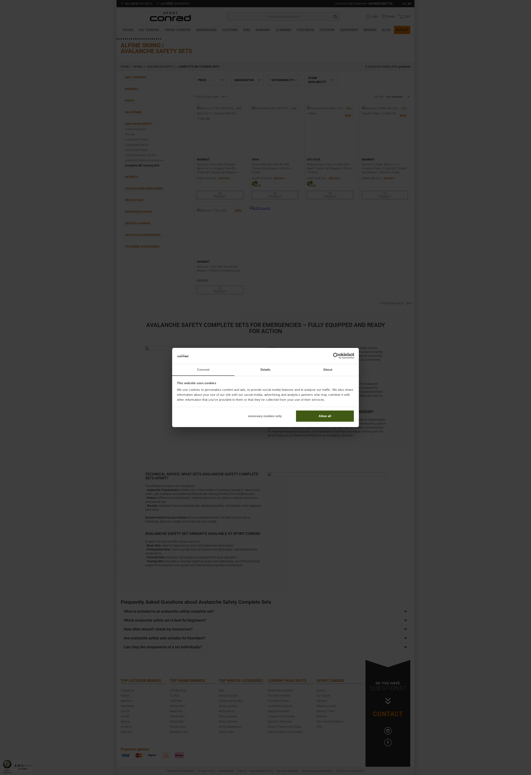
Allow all (325, 416)
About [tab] (327, 369)
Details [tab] (266, 369)
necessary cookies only (265, 416)
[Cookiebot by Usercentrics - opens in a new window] (336, 356)
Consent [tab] (203, 369)
